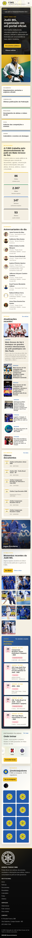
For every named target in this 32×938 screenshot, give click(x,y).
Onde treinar (5, 906)
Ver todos (25, 452)
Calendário (5, 893)
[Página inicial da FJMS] (8, 857)
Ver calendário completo (21, 639)
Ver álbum (8, 570)
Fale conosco (6, 908)
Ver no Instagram (10, 779)
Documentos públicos (12, 45)
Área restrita (5, 911)
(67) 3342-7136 (6, 924)
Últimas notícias (10, 50)
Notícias (4, 884)
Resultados (5, 890)
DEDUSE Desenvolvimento (9, 935)
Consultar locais (10, 759)
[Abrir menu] (28, 3)
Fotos (3, 896)
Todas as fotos (18, 570)
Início (3, 882)
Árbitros (4, 899)
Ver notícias (25, 316)
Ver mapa (25, 733)
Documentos (5, 887)
